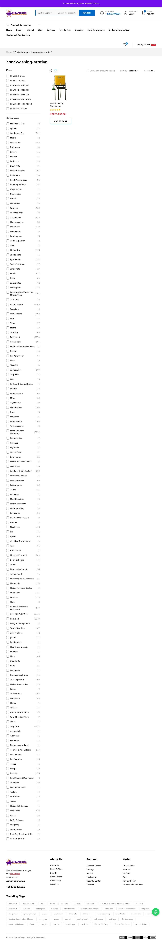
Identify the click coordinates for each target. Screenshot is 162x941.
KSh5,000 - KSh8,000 (19, 94)
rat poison (98, 919)
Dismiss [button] (96, 3)
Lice (25, 318)
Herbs (25, 703)
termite (56, 924)
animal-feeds (29, 903)
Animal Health (25, 304)
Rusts (25, 815)
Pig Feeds (25, 447)
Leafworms (25, 457)
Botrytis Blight (25, 560)
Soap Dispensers (25, 241)
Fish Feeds (25, 527)
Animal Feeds (25, 574)
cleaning (139, 903)
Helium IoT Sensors (25, 806)
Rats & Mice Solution (25, 712)
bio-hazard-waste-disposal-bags (115, 903)
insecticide (120, 914)
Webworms (25, 231)
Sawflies (25, 651)
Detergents (25, 287)
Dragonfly (25, 825)
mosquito (43, 919)
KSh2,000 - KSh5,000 (19, 90)
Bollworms (25, 147)
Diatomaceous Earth (25, 745)
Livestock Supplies (25, 475)
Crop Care (25, 726)
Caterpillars (25, 342)
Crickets (25, 708)
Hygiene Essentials (25, 555)
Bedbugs (25, 773)
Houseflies (25, 203)
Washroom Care (25, 133)
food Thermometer (127, 908)
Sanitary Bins (25, 829)
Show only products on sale (102, 71)
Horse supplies (25, 222)
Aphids (25, 536)
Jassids (25, 637)
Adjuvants (25, 736)
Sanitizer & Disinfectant (25, 471)
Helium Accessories (25, 684)
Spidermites (25, 283)
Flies (25, 379)
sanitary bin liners (16, 924)
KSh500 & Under (17, 76)
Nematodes (25, 194)
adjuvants (13, 903)
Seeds (25, 273)
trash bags (70, 924)
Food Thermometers (25, 518)
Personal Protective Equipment (25, 608)
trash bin (84, 924)
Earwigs (25, 152)
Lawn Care (25, 592)
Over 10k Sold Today (25, 614)
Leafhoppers (25, 236)
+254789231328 (15, 886)
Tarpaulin (25, 374)
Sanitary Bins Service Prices (25, 346)
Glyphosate (25, 402)
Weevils (25, 198)
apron (52, 903)
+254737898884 (15, 881)
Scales (25, 801)
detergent (40, 908)
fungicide (145, 908)
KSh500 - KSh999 (18, 80)
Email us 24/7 (12, 877)
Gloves (44, 914)
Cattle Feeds (25, 452)
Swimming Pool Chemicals (25, 578)
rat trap (112, 919)
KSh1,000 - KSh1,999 (19, 85)
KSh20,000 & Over (18, 109)
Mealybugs (25, 698)
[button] (60, 121)
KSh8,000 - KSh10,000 (20, 99)
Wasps (25, 768)
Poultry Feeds (25, 393)
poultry (25, 388)
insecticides (136, 914)
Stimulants (25, 661)
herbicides (87, 914)
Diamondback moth (25, 569)
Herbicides (25, 250)
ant (42, 903)
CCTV (25, 564)
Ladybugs (25, 161)
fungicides (13, 914)
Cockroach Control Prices (25, 384)
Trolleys (25, 792)
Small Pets (25, 269)
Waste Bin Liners (122, 924)
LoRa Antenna (25, 820)
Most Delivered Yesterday (25, 432)
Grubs (25, 245)
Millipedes (25, 416)
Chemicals (25, 782)
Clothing (25, 332)
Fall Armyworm (25, 356)
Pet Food (25, 494)
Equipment (25, 337)
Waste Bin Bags (101, 924)
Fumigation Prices (25, 787)
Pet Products (25, 642)
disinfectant (69, 908)
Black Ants (25, 166)
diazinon (54, 908)
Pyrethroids (25, 259)
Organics (25, 443)
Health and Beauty (25, 647)
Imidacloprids (25, 485)
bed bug (64, 903)
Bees (25, 278)
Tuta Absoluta (25, 426)
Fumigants (25, 670)
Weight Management (25, 623)
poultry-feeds (82, 919)
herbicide (73, 914)
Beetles (25, 351)
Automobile (25, 731)
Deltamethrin (25, 438)
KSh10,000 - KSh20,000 (21, 104)
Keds (25, 665)
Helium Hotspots (25, 503)
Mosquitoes (25, 142)
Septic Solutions (25, 628)
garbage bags (30, 914)
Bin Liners (91, 903)
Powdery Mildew (25, 184)
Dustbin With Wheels (90, 908)
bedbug (77, 903)
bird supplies (25, 370)
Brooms (25, 522)
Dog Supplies (25, 314)
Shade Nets (25, 255)
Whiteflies (25, 466)
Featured (25, 619)
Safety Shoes (25, 633)
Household (25, 583)
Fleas (25, 656)
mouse (56, 919)
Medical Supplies (25, 170)
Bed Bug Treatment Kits (25, 834)
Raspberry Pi (25, 189)
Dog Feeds (25, 810)
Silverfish (25, 365)
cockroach (13, 908)
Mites (25, 398)
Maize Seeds (25, 754)
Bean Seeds (25, 550)
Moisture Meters (25, 124)
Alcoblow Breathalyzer (25, 541)
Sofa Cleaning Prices (25, 717)
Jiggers (25, 689)
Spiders (25, 128)
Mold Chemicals (25, 499)
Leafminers (25, 796)
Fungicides (25, 227)
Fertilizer (25, 597)
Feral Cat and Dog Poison (25, 778)
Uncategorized (25, 679)
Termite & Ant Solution (25, 750)
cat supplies (25, 217)
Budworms (25, 175)
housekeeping (104, 914)
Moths (25, 328)
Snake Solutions (25, 264)
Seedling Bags (25, 212)
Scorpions (25, 309)
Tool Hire (25, 299)
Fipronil (25, 156)
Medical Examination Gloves (21, 919)
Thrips (25, 489)
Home (9, 52)
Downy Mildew (25, 480)
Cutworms (25, 513)
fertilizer (109, 908)
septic (44, 924)
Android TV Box (25, 839)
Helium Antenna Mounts (25, 461)
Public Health (25, 421)
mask (149, 914)
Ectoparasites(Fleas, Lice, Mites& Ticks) (25, 293)
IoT (25, 532)
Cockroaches (25, 693)
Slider (25, 602)
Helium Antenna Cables (25, 588)
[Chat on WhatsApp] (155, 912)
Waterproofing (25, 508)
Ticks (25, 323)
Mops (25, 360)
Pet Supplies (25, 759)
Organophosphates (25, 675)
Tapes (25, 764)
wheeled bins (141, 924)
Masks (25, 138)
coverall (26, 908)
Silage (25, 722)
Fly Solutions (25, 407)
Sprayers (25, 208)
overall (68, 919)
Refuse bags (127, 919)
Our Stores (15, 873)
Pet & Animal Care (25, 180)
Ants (25, 546)
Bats (25, 412)
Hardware (25, 740)
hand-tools (58, 914)
